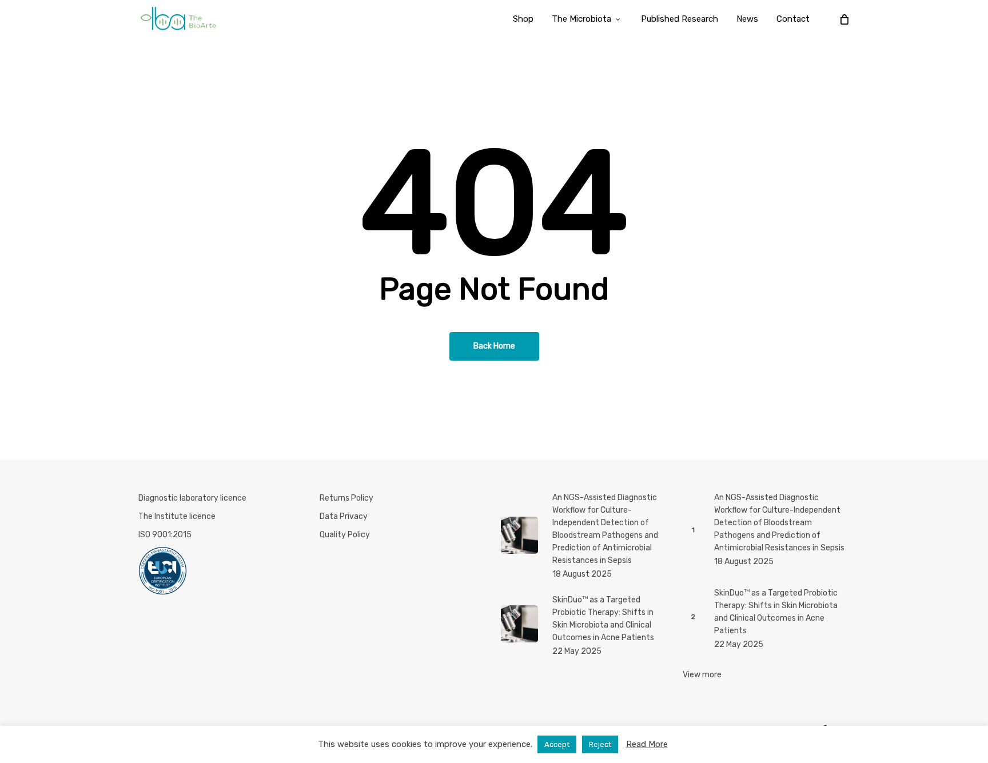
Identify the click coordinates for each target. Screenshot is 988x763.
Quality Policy (345, 535)
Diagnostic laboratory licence (192, 498)
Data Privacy (344, 516)
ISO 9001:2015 (165, 535)
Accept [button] (556, 744)
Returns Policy (346, 498)
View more (702, 675)
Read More (647, 744)
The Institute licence (177, 516)
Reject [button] (600, 744)
